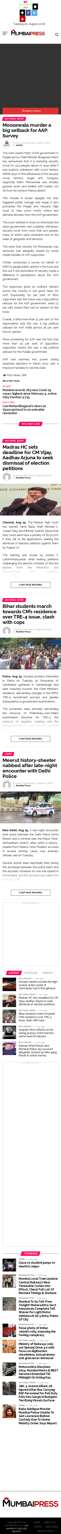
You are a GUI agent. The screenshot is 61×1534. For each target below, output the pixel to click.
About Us (49, 1522)
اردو (26, 6)
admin (19, 145)
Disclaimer (51, 1526)
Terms (37, 1526)
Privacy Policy (46, 1531)
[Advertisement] (30, 75)
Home (37, 1522)
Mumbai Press (23, 478)
